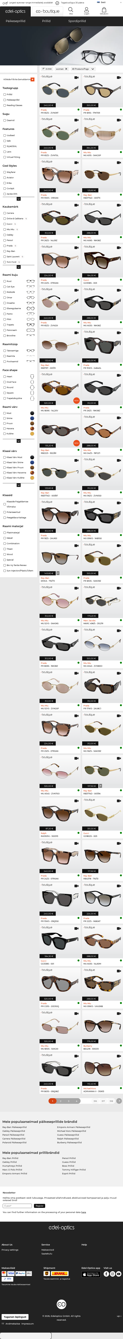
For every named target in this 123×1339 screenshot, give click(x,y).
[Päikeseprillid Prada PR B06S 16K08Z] (60, 642)
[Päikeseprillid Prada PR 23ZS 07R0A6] (60, 727)
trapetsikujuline (14, 398)
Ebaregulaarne (14, 308)
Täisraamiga (12, 350)
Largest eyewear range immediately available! (31, 2)
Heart (9, 376)
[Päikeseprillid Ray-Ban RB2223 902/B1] (60, 429)
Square (10, 393)
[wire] (7, 1279)
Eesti (103, 2)
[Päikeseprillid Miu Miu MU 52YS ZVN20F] (60, 685)
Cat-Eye (10, 286)
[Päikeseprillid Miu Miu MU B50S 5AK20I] (60, 1025)
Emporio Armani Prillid (14, 1173)
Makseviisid (47, 1249)
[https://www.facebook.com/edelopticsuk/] (106, 1274)
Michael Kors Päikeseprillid (71, 1131)
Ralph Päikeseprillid (68, 1138)
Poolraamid (12, 361)
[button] (15, 11)
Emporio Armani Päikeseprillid (73, 1127)
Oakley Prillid (9, 1162)
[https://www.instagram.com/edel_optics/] (112, 1274)
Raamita (11, 356)
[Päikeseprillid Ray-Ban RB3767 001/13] (60, 344)
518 (111, 1101)
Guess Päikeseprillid (68, 1135)
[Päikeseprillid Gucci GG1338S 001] (60, 940)
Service (45, 1244)
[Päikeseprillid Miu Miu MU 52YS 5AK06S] (60, 600)
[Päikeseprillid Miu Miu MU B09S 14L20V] (60, 387)
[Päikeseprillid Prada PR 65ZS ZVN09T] (60, 89)
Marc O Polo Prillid (12, 1169)
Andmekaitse (13, 1323)
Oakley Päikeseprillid (13, 1131)
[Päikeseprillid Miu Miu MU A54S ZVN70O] (60, 770)
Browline (11, 335)
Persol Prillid (69, 1158)
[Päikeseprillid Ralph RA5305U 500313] (60, 812)
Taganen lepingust (15, 1316)
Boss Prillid (68, 1166)
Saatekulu (46, 1253)
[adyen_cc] (4, 1273)
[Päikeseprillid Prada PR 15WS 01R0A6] (60, 174)
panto (10, 314)
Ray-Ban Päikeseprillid (14, 1127)
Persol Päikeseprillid (13, 1135)
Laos (9, 151)
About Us (7, 1244)
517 (103, 1101)
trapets (10, 325)
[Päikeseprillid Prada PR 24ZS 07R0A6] (60, 855)
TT (3, 1323)
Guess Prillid (69, 1162)
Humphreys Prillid (12, 1166)
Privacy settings (10, 1249)
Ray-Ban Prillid (10, 1158)
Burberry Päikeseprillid (69, 1142)
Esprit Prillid (68, 1173)
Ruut (9, 281)
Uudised (11, 135)
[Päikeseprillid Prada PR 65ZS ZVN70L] (60, 131)
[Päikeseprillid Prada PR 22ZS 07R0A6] (60, 259)
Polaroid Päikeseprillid (14, 1142)
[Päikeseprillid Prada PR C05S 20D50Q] (60, 982)
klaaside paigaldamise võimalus (17, 504)
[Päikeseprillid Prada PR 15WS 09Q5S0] (60, 897)
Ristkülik (11, 292)
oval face (11, 382)
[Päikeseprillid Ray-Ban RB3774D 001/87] (60, 472)
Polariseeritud (13, 512)
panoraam (12, 330)
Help (84, 1244)
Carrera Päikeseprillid (13, 1138)
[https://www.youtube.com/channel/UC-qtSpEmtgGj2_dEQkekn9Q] (118, 1274)
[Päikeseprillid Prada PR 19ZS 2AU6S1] (60, 514)
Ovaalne (11, 303)
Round (10, 387)
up (118, 1316)
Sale (9, 141)
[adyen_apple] (29, 1273)
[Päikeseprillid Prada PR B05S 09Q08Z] (60, 1067)
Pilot (9, 319)
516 (95, 1101)
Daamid (10, 120)
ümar (9, 297)
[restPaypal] (20, 1273)
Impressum (27, 1323)
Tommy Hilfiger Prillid (74, 1169)
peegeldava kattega (16, 517)
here (83, 1212)
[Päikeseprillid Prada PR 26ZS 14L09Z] (60, 217)
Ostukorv (104, 14)
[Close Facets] (18, 69)
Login (86, 14)
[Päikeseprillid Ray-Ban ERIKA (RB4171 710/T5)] (60, 557)
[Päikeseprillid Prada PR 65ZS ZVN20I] (60, 302)
